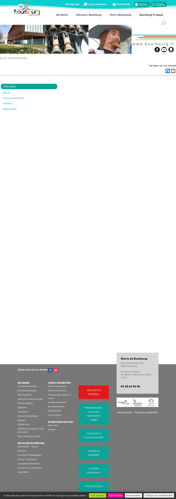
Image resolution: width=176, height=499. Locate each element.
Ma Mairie (62, 15)
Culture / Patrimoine (27, 459)
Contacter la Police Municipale (94, 435)
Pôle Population (25, 394)
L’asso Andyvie (54, 415)
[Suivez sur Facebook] (50, 370)
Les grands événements (28, 463)
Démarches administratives (30, 399)
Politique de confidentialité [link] (159, 495)
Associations (23, 472)
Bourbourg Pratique (151, 15)
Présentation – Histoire (28, 446)
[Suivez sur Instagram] (55, 370)
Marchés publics (25, 403)
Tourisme (22, 450)
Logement (22, 407)
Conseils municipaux (93, 470)
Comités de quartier (57, 402)
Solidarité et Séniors (57, 390)
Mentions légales (124, 412)
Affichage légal (94, 486)
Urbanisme (23, 411)
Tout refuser (115, 495)
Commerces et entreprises (30, 467)
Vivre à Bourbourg (120, 15)
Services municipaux (27, 390)
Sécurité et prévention (28, 416)
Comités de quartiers (93, 453)
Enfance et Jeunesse (57, 386)
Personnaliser (133, 495)
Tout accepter (97, 495)
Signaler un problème (94, 392)
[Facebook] (167, 71)
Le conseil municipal (27, 386)
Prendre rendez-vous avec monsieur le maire (94, 413)
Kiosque (21, 420)
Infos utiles (53, 425)
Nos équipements (56, 406)
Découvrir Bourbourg (88, 15)
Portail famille (54, 410)
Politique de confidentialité (146, 412)
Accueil (3, 58)
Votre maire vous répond (29, 436)
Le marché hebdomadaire (29, 455)
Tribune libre (24, 424)
